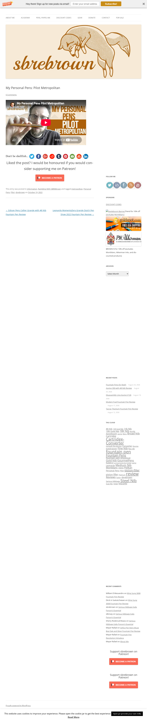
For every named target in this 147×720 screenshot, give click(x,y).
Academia (25, 18)
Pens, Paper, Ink (43, 18)
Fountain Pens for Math (116, 384)
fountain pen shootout (118, 457)
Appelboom (111, 433)
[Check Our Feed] (130, 187)
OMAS (121, 468)
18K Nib (124, 431)
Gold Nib (111, 460)
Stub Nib (109, 484)
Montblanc (112, 467)
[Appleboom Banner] (115, 211)
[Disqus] (50, 252)
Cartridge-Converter (115, 441)
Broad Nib (133, 433)
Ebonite (135, 446)
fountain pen (118, 452)
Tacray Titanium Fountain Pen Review (122, 409)
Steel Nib (128, 480)
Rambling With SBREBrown (49, 189)
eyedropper (111, 448)
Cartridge (111, 436)
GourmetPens (125, 460)
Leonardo (110, 465)
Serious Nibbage (113, 481)
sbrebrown (20, 192)
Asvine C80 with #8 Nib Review (119, 388)
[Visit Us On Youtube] (137, 187)
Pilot (13, 192)
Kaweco (109, 462)
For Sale (120, 18)
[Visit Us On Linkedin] (116, 187)
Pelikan (128, 467)
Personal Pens (112, 470)
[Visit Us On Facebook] (123, 187)
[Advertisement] (123, 130)
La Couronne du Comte (122, 463)
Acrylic (132, 431)
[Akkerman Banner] (123, 245)
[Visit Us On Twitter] (109, 187)
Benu (125, 434)
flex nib (131, 448)
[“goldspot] (123, 230)
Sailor (118, 477)
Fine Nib (123, 448)
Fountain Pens (116, 455)
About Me (10, 18)
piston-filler (132, 470)
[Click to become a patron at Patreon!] (49, 182)
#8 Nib (109, 428)
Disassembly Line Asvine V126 (118, 395)
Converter (127, 446)
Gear (80, 18)
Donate (91, 18)
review (132, 474)
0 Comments (11, 94)
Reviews (111, 477)
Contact (106, 18)
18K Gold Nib (112, 431)
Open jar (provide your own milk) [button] (127, 713)
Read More (73, 717)
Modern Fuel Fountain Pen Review (120, 402)
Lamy (134, 463)
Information (32, 189)
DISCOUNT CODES (113, 204)
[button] (73, 4)
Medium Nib (123, 465)
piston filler (112, 474)
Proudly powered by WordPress (18, 705)
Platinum (122, 475)
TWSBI (115, 484)
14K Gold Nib (118, 429)
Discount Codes (63, 18)
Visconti (122, 483)
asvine (120, 434)
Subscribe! (111, 3)
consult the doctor (114, 446)
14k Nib (128, 428)
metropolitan (77, 189)
